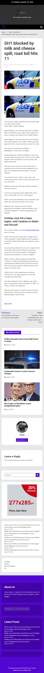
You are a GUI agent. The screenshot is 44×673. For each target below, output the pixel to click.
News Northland (29, 64)
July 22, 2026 (9, 409)
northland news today (22, 609)
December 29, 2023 (17, 64)
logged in (16, 460)
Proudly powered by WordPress (19, 668)
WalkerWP (27, 670)
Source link (8, 303)
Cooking (7, 561)
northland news (9, 609)
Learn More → (22, 440)
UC (5, 568)
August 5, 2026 (9, 377)
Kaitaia (6, 564)
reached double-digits (31, 230)
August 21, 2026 (10, 345)
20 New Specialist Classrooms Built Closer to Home (21, 550)
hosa (7, 64)
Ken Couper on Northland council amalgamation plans (17, 405)
